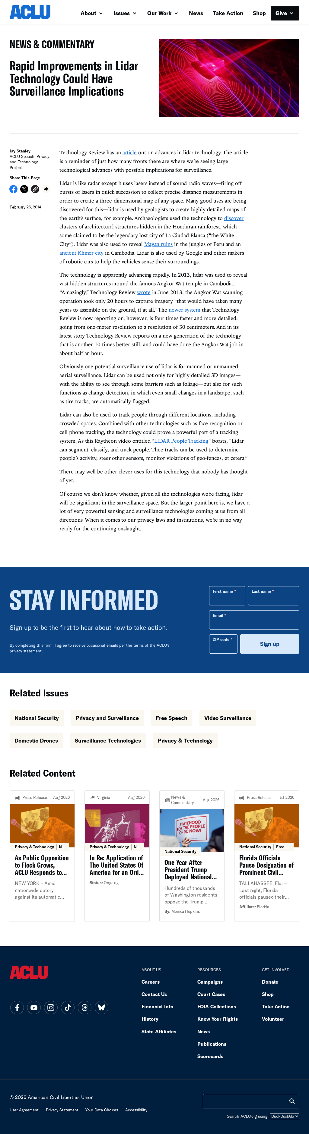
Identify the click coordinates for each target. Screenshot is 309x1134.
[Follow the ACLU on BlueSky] (101, 1007)
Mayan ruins (158, 243)
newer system (184, 309)
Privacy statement (62, 1109)
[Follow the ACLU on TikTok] (67, 1007)
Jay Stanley (20, 151)
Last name (261, 591)
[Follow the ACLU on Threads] (84, 1007)
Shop (259, 13)
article (130, 152)
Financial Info (157, 1006)
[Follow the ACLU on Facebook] (17, 1007)
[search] (292, 1101)
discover (234, 218)
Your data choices (101, 1109)
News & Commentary (49, 46)
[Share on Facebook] (13, 191)
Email (218, 615)
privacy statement (26, 651)
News (196, 13)
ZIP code (221, 639)
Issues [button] (122, 13)
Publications (211, 1044)
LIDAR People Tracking (181, 440)
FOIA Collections (216, 1006)
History (150, 1019)
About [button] (89, 13)
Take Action (228, 13)
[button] (35, 190)
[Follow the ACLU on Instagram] (50, 1007)
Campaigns (210, 982)
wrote (144, 292)
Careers (150, 982)
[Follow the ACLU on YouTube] (34, 1007)
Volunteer (273, 1019)
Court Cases (211, 994)
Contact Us (154, 994)
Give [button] (282, 13)
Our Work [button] (160, 13)
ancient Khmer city (81, 252)
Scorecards (210, 1056)
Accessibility (136, 1109)
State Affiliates (159, 1031)
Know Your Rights (217, 1019)
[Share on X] (24, 191)
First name (223, 591)
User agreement (24, 1109)
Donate (270, 982)
